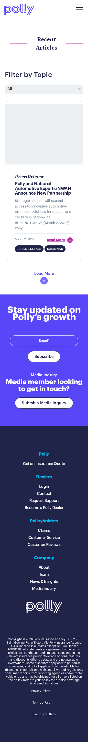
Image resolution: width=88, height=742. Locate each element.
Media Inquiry (44, 589)
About (44, 567)
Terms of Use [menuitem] (41, 702)
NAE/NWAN (55, 248)
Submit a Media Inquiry (44, 403)
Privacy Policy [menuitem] (40, 691)
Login (44, 487)
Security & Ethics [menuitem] (44, 714)
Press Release (29, 248)
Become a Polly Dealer (44, 508)
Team (44, 575)
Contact (44, 494)
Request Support (44, 501)
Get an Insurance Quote (44, 464)
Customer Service (44, 538)
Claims (44, 531)
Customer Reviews (44, 545)
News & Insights (44, 582)
